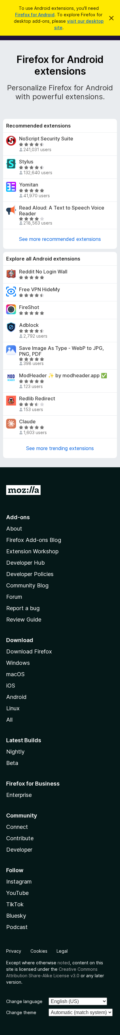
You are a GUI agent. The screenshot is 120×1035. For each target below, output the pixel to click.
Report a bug (23, 608)
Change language (24, 1001)
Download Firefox (29, 651)
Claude (27, 422)
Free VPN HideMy (39, 289)
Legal (62, 951)
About (14, 528)
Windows (18, 663)
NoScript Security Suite (46, 139)
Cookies (38, 951)
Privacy (13, 951)
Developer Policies (30, 574)
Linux (13, 708)
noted (64, 962)
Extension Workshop (32, 551)
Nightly (15, 751)
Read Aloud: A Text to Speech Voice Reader (61, 211)
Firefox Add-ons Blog (33, 540)
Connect (17, 827)
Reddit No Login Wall (43, 272)
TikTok (15, 904)
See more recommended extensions (60, 239)
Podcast (17, 927)
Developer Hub (25, 562)
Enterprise (19, 795)
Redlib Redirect (37, 399)
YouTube (17, 893)
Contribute (20, 838)
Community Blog (27, 585)
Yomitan (28, 185)
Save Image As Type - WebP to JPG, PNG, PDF (61, 351)
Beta (12, 763)
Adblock (29, 325)
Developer (19, 849)
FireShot (29, 307)
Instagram (19, 881)
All (9, 719)
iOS (10, 685)
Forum (14, 597)
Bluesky (16, 915)
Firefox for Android (34, 14)
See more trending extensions (60, 448)
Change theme (21, 1012)
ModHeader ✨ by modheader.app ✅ (63, 375)
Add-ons (18, 517)
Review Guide (23, 619)
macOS (15, 674)
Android (16, 697)
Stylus (26, 162)
